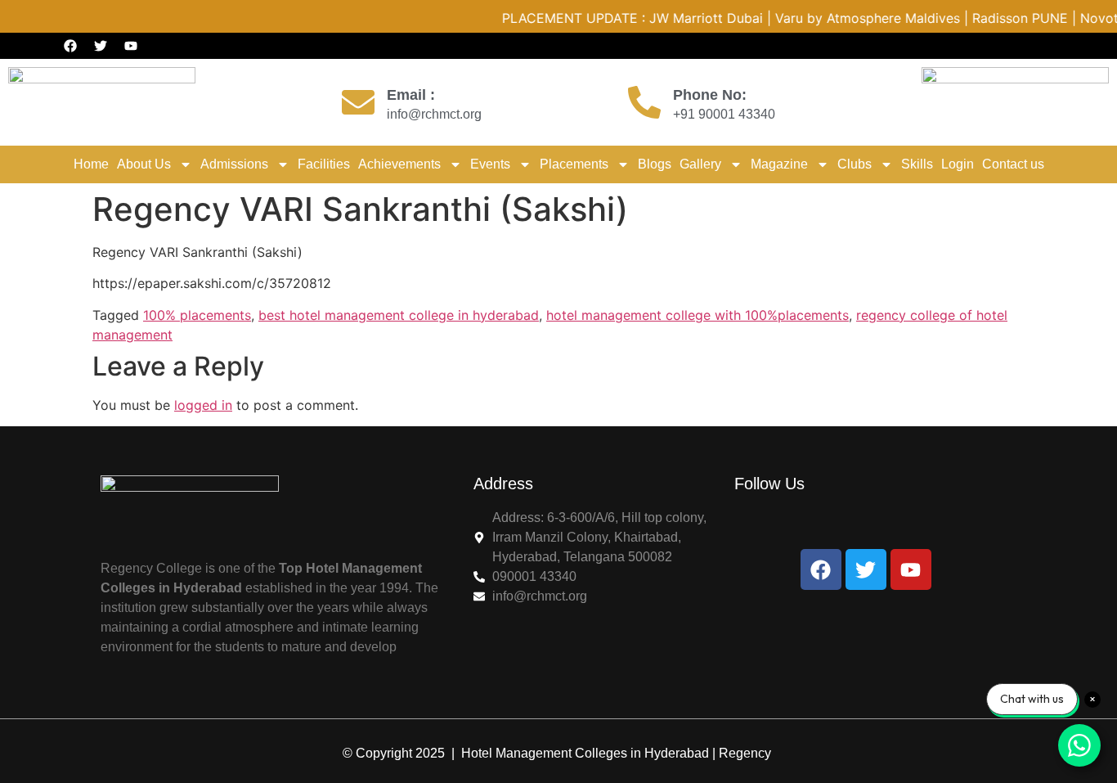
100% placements (197, 315)
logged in (203, 405)
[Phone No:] (644, 102)
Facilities (324, 164)
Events (490, 164)
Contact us (1013, 164)
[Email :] (358, 102)
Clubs (854, 164)
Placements (574, 164)
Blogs (654, 164)
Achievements (399, 164)
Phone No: (710, 95)
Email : (411, 95)
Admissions (234, 164)
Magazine (779, 164)
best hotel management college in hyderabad (398, 315)
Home (91, 164)
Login (957, 164)
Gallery (700, 164)
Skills (917, 164)
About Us (144, 164)
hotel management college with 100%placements (697, 315)
